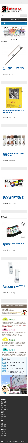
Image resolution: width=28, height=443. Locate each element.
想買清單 (3, 435)
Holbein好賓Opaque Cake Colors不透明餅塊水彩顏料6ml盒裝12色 (13, 197)
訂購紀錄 (3, 433)
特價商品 (3, 427)
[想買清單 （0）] (21, 1)
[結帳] (25, 1)
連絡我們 (3, 414)
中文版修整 (23, 441)
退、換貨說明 (4, 409)
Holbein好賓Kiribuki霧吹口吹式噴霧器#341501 (13, 68)
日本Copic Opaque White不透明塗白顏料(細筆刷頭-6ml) (14, 286)
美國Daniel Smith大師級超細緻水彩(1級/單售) (13, 244)
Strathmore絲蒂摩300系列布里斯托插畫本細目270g (14, 111)
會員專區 (3, 431)
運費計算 (3, 407)
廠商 (2, 423)
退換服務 (3, 416)
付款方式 (3, 404)
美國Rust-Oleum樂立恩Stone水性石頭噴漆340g (13, 154)
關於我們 (3, 402)
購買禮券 (3, 425)
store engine (16, 441)
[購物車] (23, 1)
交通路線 (3, 406)
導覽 (2, 418)
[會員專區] (19, 1)
